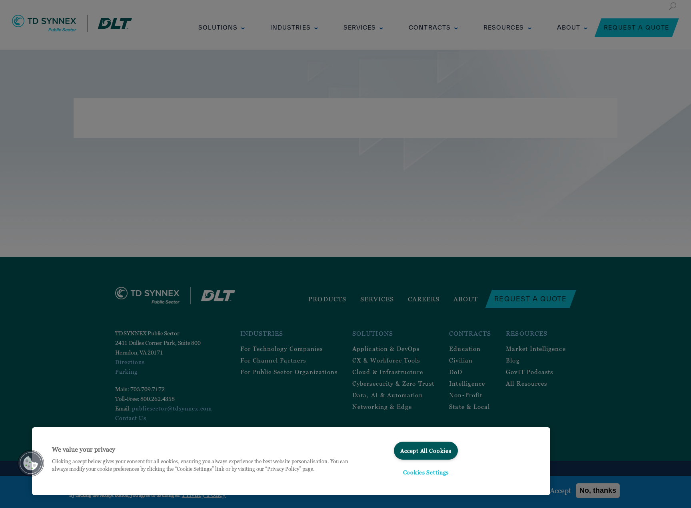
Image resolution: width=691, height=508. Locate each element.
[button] (31, 463)
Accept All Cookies (425, 450)
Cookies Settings (426, 472)
